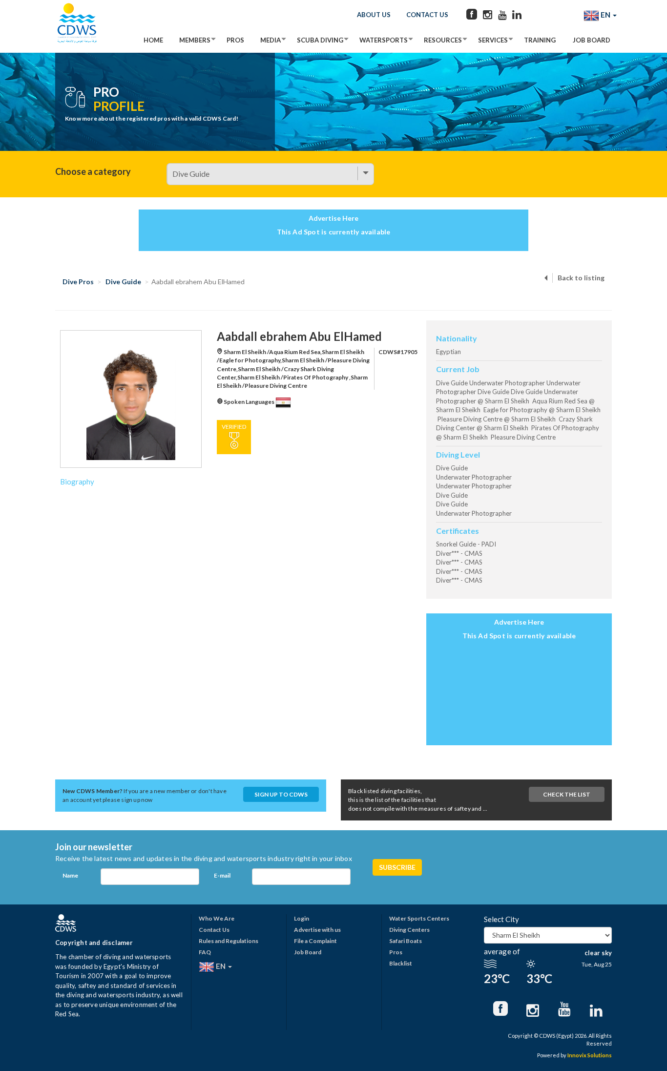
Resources (443, 40)
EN (605, 14)
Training (540, 40)
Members (194, 40)
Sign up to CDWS (281, 794)
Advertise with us (317, 929)
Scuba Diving (320, 40)
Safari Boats (405, 941)
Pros (235, 40)
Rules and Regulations (228, 941)
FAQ (205, 952)
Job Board (591, 40)
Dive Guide (123, 281)
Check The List (566, 794)
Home (153, 40)
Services (493, 40)
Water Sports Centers (419, 918)
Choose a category (93, 171)
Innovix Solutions (589, 1055)
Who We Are (216, 918)
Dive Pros (78, 281)
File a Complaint (315, 941)
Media (270, 40)
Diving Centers (409, 929)
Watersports (383, 40)
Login (301, 918)
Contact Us (427, 15)
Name (70, 875)
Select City (501, 919)
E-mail (222, 875)
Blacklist (400, 963)
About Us (374, 15)
